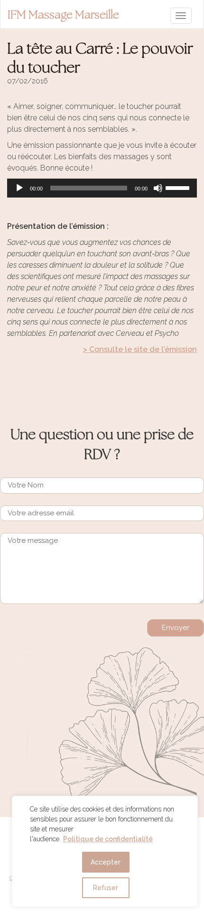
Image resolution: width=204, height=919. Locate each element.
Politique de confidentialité (108, 839)
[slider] (179, 187)
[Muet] (158, 188)
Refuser (105, 888)
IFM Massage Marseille (63, 15)
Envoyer (175, 627)
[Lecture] (19, 188)
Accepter (106, 862)
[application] (102, 188)
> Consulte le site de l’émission (140, 349)
